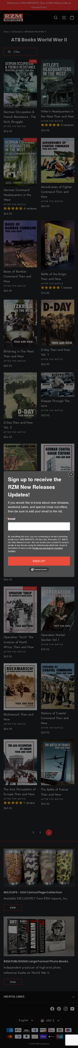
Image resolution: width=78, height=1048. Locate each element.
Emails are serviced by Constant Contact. (35, 549)
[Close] (71, 474)
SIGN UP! (39, 561)
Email (11, 519)
